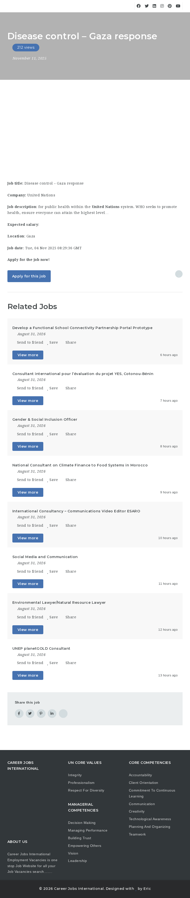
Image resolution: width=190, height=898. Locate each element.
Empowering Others (84, 846)
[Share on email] (63, 713)
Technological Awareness (150, 819)
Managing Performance (87, 830)
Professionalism (81, 783)
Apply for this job (29, 276)
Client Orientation (143, 783)
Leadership (77, 861)
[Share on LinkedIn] (52, 713)
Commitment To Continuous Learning (152, 793)
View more (28, 355)
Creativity (137, 811)
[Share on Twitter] (30, 713)
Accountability (140, 775)
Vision (73, 853)
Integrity (75, 775)
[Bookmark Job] (179, 274)
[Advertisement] (95, 116)
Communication (142, 804)
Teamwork (137, 834)
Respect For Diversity (86, 790)
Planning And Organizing (149, 827)
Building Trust (79, 838)
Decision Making (82, 823)
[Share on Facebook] (19, 713)
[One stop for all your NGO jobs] (13, 21)
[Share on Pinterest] (41, 713)
